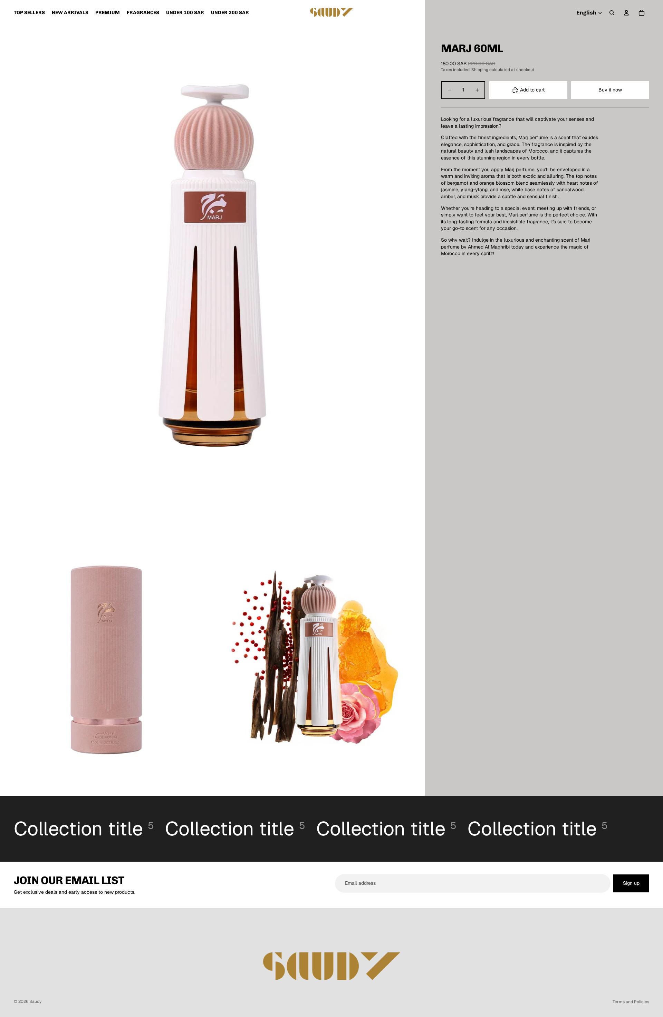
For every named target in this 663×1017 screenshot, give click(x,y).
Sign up (631, 883)
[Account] (626, 12)
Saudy (35, 1001)
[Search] (611, 12)
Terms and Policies (631, 1002)
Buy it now (610, 90)
